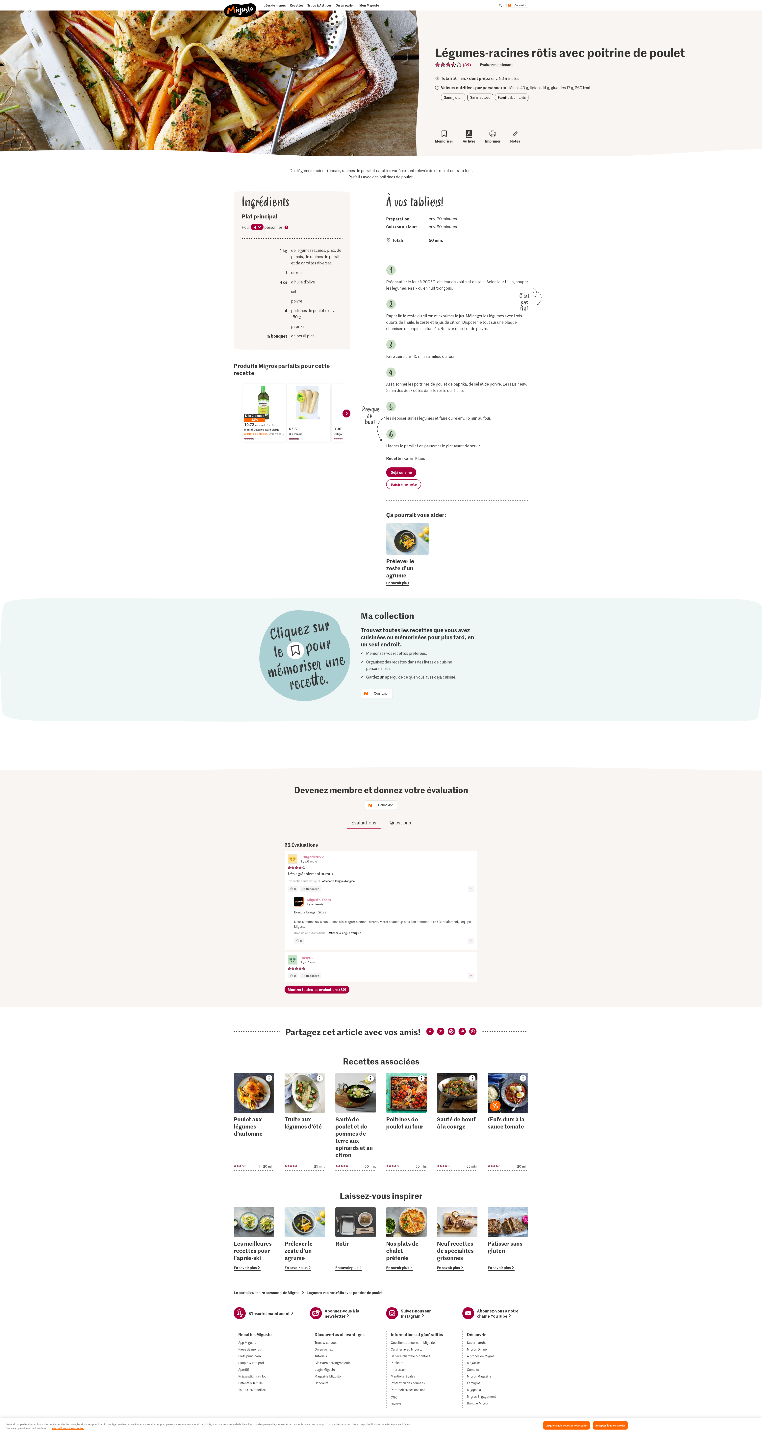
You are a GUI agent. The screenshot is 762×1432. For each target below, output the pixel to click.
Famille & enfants (512, 97)
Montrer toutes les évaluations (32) (317, 989)
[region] (381, 1425)
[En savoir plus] (407, 571)
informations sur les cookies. (68, 1428)
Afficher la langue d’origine (338, 881)
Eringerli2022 (312, 856)
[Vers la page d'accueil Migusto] (240, 7)
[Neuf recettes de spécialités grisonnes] (457, 1239)
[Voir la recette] (254, 1122)
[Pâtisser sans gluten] (508, 1239)
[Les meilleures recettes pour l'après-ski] (254, 1239)
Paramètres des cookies (408, 1390)
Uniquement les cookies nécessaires (567, 1425)
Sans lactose (480, 97)
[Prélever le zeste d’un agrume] (305, 1239)
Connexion (520, 5)
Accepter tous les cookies (610, 1425)
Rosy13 (306, 957)
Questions (400, 822)
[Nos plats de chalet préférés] (406, 1239)
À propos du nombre (286, 228)
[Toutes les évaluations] (448, 64)
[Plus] (471, 889)
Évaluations (363, 822)
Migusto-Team (319, 899)
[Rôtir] (355, 1239)
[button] (292, 859)
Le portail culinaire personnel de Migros (266, 1292)
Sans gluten (453, 97)
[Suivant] (346, 413)
